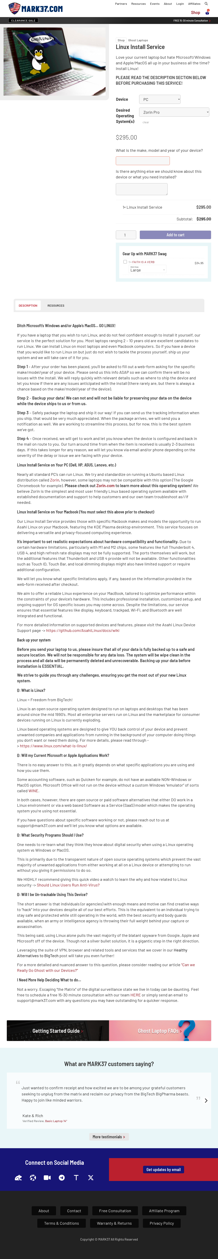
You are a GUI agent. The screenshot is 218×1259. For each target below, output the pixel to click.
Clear (146, 122)
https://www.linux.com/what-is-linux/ (53, 745)
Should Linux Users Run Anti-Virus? (68, 884)
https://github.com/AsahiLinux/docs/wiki (82, 630)
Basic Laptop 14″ (56, 1121)
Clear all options (137, 218)
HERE (135, 994)
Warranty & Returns (114, 1223)
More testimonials (108, 1136)
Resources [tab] (56, 305)
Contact (74, 1210)
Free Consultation (115, 1210)
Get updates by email (163, 1169)
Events (155, 3)
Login (180, 3)
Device (122, 99)
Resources (138, 3)
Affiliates (194, 3)
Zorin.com (105, 485)
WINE (33, 790)
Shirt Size (134, 267)
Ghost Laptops (138, 40)
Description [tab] (28, 305)
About (168, 3)
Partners (121, 3)
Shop (195, 12)
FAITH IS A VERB (143, 262)
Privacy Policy (162, 1223)
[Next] (205, 1100)
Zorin (54, 479)
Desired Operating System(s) (125, 116)
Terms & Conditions (61, 1223)
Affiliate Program (164, 1210)
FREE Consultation (191, 20)
